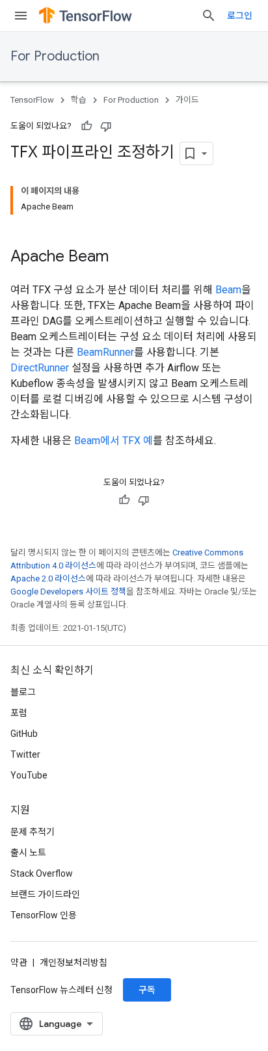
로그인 (239, 15)
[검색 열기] (209, 15)
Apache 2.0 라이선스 (48, 578)
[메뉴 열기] (21, 15)
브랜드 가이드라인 (45, 894)
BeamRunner (105, 352)
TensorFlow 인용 (43, 915)
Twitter (25, 754)
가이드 (187, 100)
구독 (147, 990)
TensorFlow (32, 100)
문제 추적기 (32, 832)
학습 (79, 100)
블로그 (23, 692)
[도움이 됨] (86, 126)
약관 (18, 962)
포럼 (18, 713)
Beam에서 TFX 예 (113, 440)
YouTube (28, 775)
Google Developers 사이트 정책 (68, 591)
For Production (55, 56)
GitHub (24, 733)
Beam (228, 290)
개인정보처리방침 (73, 962)
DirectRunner (39, 368)
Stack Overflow (41, 873)
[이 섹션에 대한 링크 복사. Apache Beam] (122, 257)
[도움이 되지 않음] (106, 126)
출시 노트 (28, 852)
